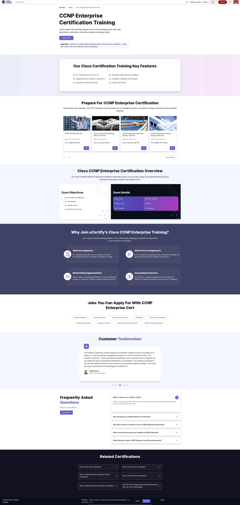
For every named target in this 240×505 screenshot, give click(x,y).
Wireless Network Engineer (154, 323)
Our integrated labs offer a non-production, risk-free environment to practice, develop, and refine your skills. (93, 256)
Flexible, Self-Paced (119, 83)
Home (63, 7)
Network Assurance (74, 209)
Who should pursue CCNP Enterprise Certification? (132, 417)
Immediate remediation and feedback (125, 79)
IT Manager (139, 317)
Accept (146, 501)
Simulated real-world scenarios (87, 83)
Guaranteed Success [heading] (146, 273)
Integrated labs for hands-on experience (90, 79)
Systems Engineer (99, 317)
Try (86, 148)
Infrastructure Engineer (158, 317)
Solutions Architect (104, 323)
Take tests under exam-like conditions (125, 75)
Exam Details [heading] (121, 192)
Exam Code (118, 199)
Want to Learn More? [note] (68, 408)
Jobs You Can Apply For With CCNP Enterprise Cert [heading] (120, 305)
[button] (230, 2)
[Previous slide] (64, 157)
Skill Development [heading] (83, 250)
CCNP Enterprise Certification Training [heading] (87, 19)
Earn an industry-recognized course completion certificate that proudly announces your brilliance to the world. (157, 256)
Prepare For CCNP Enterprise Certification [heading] (120, 103)
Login (213, 2)
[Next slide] (69, 157)
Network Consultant (83, 323)
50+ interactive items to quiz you (87, 75)
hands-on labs (195, 2)
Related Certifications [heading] (120, 456)
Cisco (71, 7)
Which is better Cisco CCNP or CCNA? (127, 397)
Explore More (170, 157)
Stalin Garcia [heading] (94, 371)
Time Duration (119, 208)
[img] (77, 123)
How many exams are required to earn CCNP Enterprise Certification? (139, 425)
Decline (137, 501)
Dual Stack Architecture (76, 197)
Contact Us (66, 412)
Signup (222, 2)
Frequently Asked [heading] (76, 400)
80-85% (148, 203)
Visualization (71, 201)
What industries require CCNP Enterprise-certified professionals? (137, 440)
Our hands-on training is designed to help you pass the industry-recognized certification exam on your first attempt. (156, 278)
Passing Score (119, 203)
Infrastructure (72, 205)
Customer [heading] (120, 339)
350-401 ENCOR (151, 199)
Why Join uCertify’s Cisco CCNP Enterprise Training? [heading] (120, 232)
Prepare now (66, 38)
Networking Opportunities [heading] (87, 273)
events (204, 2)
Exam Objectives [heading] (72, 192)
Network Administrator (120, 317)
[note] (146, 406)
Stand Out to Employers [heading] (148, 250)
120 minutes (149, 208)
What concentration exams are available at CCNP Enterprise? (136, 432)
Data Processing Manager (97, 373)
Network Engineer (80, 317)
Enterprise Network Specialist (128, 323)
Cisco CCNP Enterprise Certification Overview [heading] (120, 171)
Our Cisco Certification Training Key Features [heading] (114, 66)
